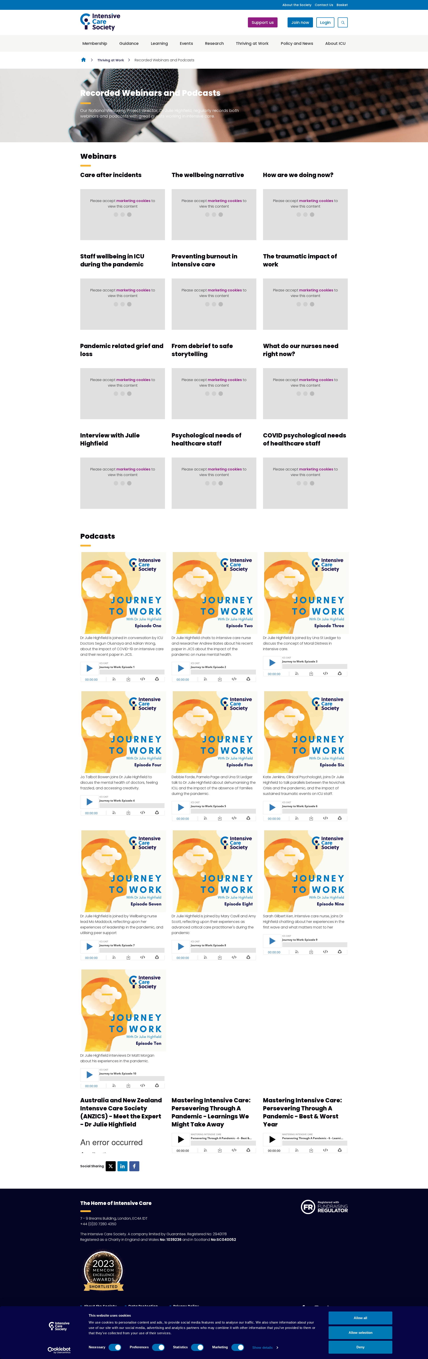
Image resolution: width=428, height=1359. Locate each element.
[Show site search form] (343, 22)
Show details (262, 1347)
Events (186, 43)
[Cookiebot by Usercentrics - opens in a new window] (59, 1350)
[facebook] (134, 1166)
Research (214, 43)
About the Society (296, 5)
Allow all (360, 1318)
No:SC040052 (223, 1239)
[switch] (158, 1347)
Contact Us (324, 5)
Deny (360, 1347)
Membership (94, 43)
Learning (159, 43)
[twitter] (111, 1166)
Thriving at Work (252, 43)
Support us (263, 22)
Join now (300, 22)
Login (325, 22)
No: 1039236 (170, 1239)
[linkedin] (122, 1166)
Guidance (129, 43)
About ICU (335, 43)
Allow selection (360, 1332)
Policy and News (297, 43)
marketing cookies (133, 200)
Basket (342, 5)
